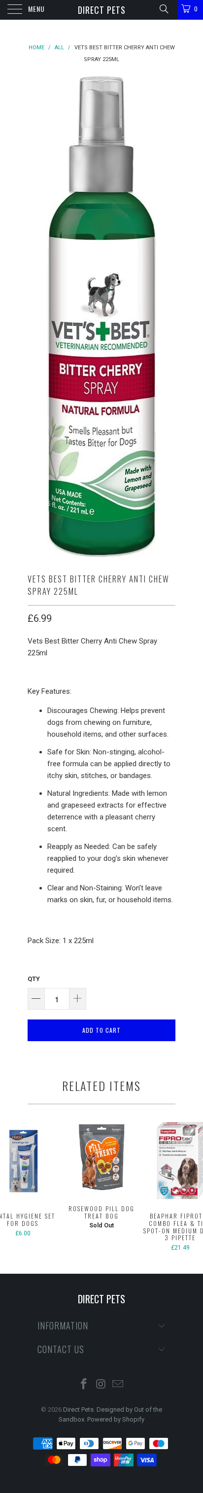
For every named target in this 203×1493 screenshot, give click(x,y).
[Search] (163, 9)
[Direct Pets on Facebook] (83, 1385)
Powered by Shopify (115, 1419)
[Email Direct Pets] (118, 1385)
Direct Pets (102, 9)
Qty (34, 979)
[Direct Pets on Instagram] (101, 1385)
